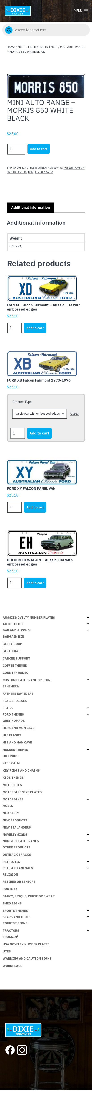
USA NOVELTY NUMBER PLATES (26, 944)
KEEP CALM (11, 763)
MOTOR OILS (12, 785)
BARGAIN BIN (13, 637)
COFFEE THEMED (15, 666)
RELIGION (10, 875)
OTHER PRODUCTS (16, 847)
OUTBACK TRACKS (17, 855)
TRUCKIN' (10, 937)
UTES (7, 951)
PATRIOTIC (11, 862)
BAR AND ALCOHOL (17, 630)
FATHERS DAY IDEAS (18, 694)
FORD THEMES (13, 714)
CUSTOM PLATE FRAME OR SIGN (26, 680)
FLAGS (8, 708)
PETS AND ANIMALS (18, 868)
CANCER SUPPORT (16, 658)
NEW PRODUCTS (15, 820)
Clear (74, 413)
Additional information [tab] (30, 207)
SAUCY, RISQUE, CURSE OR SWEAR (29, 896)
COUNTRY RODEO (15, 673)
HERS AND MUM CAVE (18, 728)
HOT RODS (10, 756)
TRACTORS (11, 931)
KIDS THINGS (13, 778)
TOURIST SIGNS (15, 923)
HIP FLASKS (12, 735)
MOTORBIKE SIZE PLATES (22, 792)
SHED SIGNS (12, 903)
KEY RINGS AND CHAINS (21, 770)
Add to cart (38, 149)
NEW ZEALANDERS (17, 827)
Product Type (22, 402)
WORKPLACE (12, 966)
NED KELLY (11, 813)
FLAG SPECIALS (15, 701)
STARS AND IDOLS (17, 917)
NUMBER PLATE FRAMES (21, 841)
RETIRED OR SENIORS (19, 882)
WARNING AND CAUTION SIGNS (27, 958)
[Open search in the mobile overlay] (46, 30)
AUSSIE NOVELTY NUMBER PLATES (29, 618)
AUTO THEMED (26, 47)
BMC (30, 171)
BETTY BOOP (12, 644)
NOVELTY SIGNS (15, 835)
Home (11, 47)
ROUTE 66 (10, 889)
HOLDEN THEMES (15, 750)
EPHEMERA (11, 686)
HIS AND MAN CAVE (17, 742)
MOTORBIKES (13, 799)
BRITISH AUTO (48, 47)
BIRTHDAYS (12, 651)
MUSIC (8, 806)
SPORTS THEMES (15, 911)
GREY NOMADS (14, 721)
